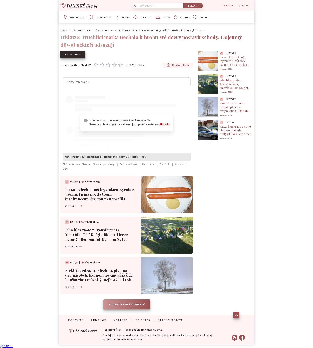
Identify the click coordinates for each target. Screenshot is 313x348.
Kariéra (121, 320)
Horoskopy (104, 17)
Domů (63, 30)
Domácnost (77, 17)
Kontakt (76, 320)
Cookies (143, 320)
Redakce (98, 320)
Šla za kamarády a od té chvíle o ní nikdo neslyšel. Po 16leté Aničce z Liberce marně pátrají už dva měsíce (236, 134)
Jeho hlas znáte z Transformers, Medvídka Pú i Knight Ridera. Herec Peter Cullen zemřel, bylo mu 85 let (96, 234)
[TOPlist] (6, 346)
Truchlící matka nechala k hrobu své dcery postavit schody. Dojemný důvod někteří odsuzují (139, 30)
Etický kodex (170, 320)
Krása (126, 17)
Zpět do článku (73, 54)
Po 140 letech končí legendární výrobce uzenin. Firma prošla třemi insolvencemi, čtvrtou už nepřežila (99, 194)
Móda (166, 17)
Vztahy (184, 17)
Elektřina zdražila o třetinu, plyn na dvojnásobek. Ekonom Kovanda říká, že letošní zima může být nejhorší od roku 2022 (99, 277)
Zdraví (203, 17)
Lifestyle (146, 17)
